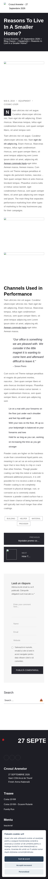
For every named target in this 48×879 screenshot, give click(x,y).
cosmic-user (11, 104)
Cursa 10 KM (10, 799)
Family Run (9, 809)
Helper (23, 519)
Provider (23, 524)
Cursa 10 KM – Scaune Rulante (18, 804)
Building (11, 519)
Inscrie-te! (8, 826)
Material (36, 519)
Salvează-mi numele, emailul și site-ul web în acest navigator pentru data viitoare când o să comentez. (24, 654)
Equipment (25, 101)
